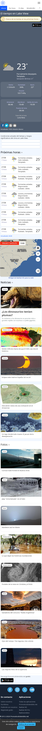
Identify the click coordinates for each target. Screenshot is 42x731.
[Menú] (39, 3)
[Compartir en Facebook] (2, 125)
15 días (21, 8)
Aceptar (21, 728)
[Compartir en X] (7, 125)
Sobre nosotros (6, 702)
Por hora (12, 8)
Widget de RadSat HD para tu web (21, 278)
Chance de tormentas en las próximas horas (22, 19)
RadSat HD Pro (24, 710)
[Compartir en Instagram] (11, 125)
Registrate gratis (7, 710)
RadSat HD (23, 707)
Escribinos (4, 704)
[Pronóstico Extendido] (2, 3)
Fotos (4, 444)
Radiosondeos (24, 713)
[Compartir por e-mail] (15, 125)
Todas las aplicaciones (27, 702)
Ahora (3, 8)
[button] (38, 253)
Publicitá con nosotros (9, 707)
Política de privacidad (26, 724)
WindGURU (31, 8)
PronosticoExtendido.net (28, 704)
